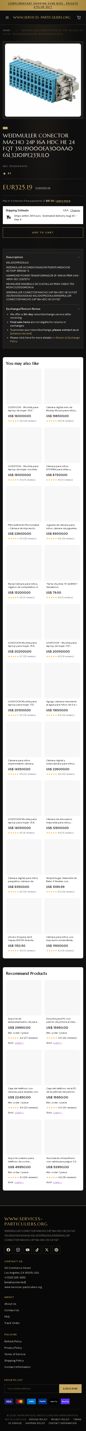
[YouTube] (28, 1250)
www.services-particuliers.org (42, 17)
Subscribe (70, 1388)
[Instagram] (18, 1250)
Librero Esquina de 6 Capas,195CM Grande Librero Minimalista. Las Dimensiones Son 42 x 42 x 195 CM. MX (23, 938)
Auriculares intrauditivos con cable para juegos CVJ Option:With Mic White (61, 1160)
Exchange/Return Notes (23, 309)
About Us (10, 1304)
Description (14, 257)
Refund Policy (13, 1341)
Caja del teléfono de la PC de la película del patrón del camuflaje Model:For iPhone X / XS (61, 1090)
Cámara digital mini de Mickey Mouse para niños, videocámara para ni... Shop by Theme (62, 409)
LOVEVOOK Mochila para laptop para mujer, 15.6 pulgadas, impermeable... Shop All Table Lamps (22, 644)
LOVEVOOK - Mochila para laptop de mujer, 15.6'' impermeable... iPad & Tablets (23, 409)
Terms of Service (15, 1354)
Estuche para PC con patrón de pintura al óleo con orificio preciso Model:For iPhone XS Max (60, 1020)
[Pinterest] (56, 1250)
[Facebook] (8, 1250)
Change (75, 210)
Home (6, 30)
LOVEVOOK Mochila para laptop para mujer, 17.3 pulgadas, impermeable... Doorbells (22, 703)
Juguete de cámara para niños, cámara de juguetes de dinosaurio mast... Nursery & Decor (61, 526)
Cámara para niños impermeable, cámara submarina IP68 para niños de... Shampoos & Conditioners (23, 762)
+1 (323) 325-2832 (15, 1277)
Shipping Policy (14, 1360)
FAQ (7, 1316)
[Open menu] (7, 17)
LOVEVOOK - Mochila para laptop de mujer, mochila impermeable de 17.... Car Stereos (23, 468)
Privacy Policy (13, 1348)
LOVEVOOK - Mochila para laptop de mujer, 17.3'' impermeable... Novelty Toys (61, 644)
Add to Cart (43, 232)
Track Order (12, 1323)
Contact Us (11, 1310)
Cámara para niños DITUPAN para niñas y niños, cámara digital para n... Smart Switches (61, 468)
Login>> (19, 1042)
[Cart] (78, 17)
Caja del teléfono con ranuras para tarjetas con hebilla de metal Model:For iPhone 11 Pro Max (23, 1090)
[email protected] (21, 333)
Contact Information (17, 1367)
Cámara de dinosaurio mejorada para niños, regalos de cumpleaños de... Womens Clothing (60, 821)
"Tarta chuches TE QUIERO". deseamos (62, 585)
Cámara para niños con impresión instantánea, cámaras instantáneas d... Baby (61, 938)
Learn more (63, 201)
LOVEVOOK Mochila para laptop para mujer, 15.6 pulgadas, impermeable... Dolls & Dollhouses (22, 821)
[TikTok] (37, 1250)
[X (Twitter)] (47, 1250)
